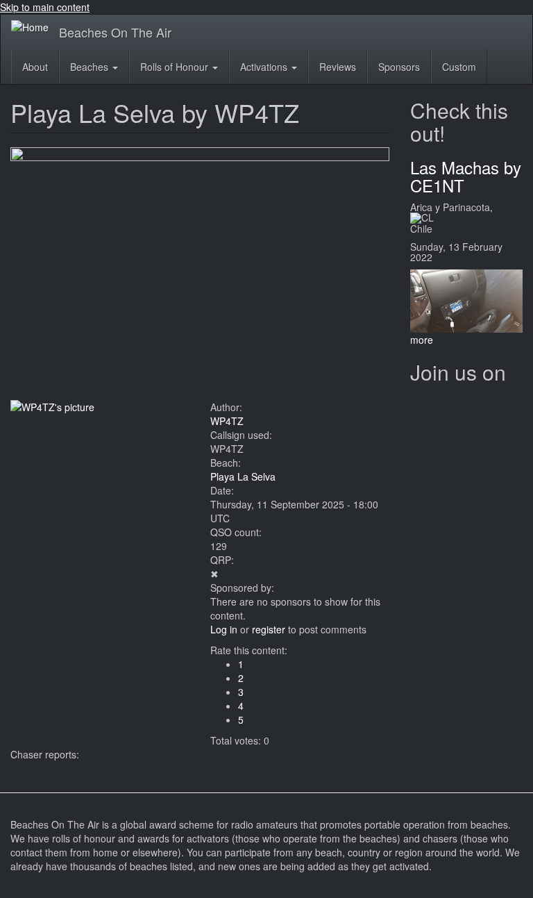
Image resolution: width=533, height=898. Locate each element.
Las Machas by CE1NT (465, 176)
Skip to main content (45, 7)
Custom (459, 67)
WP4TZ (227, 421)
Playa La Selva (243, 476)
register (268, 629)
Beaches (90, 67)
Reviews (337, 67)
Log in (223, 629)
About (35, 67)
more (421, 340)
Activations (265, 67)
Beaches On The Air (115, 32)
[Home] (35, 26)
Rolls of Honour (175, 67)
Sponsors (399, 67)
